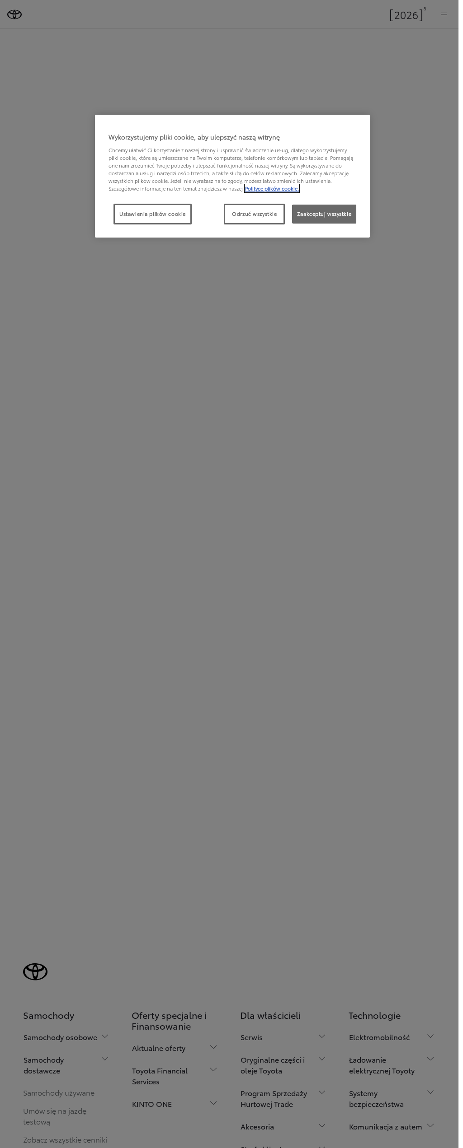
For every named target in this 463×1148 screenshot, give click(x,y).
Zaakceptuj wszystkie (324, 213)
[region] (232, 176)
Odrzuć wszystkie (254, 213)
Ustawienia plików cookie (152, 213)
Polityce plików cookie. (272, 188)
